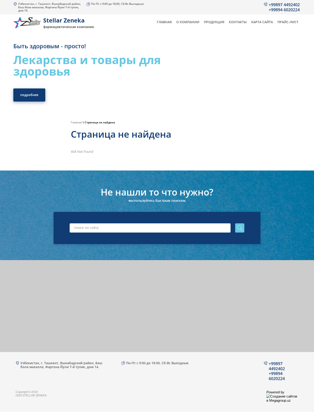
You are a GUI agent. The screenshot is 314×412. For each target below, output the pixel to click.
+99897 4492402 (284, 4)
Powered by (275, 392)
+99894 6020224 (284, 9)
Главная (76, 122)
